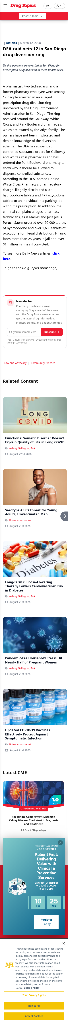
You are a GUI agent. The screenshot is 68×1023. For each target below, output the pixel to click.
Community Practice (43, 363)
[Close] (64, 943)
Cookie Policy (31, 987)
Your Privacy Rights (34, 995)
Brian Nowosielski (20, 520)
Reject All (34, 1005)
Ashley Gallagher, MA (22, 448)
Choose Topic (30, 16)
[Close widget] (60, 842)
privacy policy (20, 342)
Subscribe (50, 332)
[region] (34, 980)
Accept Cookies (34, 1016)
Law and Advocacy (15, 363)
